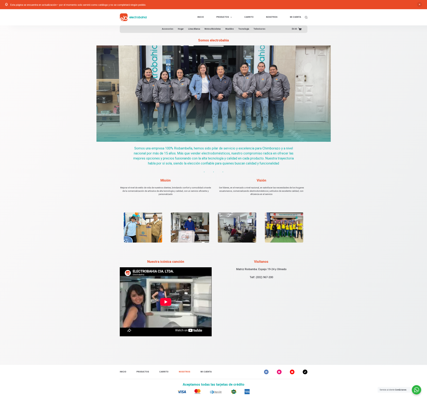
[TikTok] (305, 372)
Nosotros (271, 17)
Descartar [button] (419, 4)
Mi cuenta (295, 17)
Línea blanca (194, 29)
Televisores (259, 29)
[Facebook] (266, 372)
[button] (125, 227)
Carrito (249, 17)
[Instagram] (279, 372)
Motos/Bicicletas (212, 29)
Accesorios (167, 29)
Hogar (181, 29)
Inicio (200, 17)
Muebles (229, 29)
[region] (213, 227)
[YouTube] (292, 372)
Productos (222, 17)
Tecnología (243, 29)
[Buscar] (306, 17)
